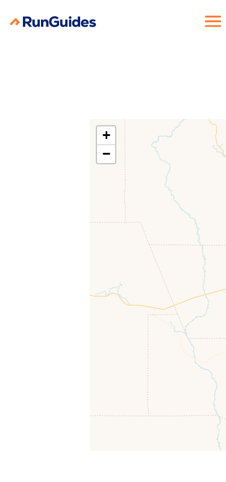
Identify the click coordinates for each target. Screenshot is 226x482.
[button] (106, 135)
